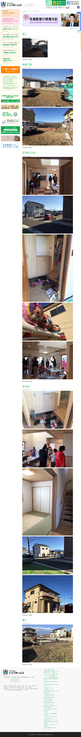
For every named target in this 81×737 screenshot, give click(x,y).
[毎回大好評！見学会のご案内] (10, 16)
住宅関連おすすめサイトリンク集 (50, 720)
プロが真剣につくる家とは (10, 76)
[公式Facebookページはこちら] (78, 8)
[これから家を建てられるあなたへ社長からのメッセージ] (10, 32)
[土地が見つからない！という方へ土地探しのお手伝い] (10, 56)
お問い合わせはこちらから (16, 681)
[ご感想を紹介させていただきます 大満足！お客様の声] (10, 48)
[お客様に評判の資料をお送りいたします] (10, 24)
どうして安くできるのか (9, 85)
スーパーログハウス (48, 718)
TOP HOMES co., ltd (40, 734)
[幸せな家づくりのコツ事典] (10, 102)
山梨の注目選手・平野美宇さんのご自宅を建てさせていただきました (50, 672)
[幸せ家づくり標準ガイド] (56, 5)
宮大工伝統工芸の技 (8, 80)
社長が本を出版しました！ (49, 694)
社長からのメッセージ (48, 687)
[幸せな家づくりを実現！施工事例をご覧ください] (10, 40)
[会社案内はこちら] (10, 124)
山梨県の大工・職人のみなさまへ (50, 716)
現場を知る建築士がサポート (10, 83)
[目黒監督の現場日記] (50, 21)
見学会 (25, 386)
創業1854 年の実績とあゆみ (10, 78)
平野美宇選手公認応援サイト (50, 669)
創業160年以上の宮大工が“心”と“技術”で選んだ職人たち (50, 706)
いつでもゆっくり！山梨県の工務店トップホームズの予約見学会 (50, 675)
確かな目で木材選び (8, 81)
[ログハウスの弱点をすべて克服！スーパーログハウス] (10, 141)
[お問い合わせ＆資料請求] (73, 5)
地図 (33, 677)
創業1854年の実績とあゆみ (49, 697)
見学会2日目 (29, 152)
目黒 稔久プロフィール (75, 28)
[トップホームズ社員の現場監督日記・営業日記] (10, 109)
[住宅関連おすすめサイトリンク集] (10, 148)
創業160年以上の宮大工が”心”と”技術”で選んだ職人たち (10, 87)
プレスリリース (47, 729)
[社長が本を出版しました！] (10, 64)
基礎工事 (27, 64)
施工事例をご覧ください (49, 689)
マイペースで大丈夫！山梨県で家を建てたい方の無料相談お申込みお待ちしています (50, 678)
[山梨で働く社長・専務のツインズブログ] (10, 117)
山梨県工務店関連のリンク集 (50, 727)
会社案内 (46, 711)
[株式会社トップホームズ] (13, 4)
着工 (24, 34)
